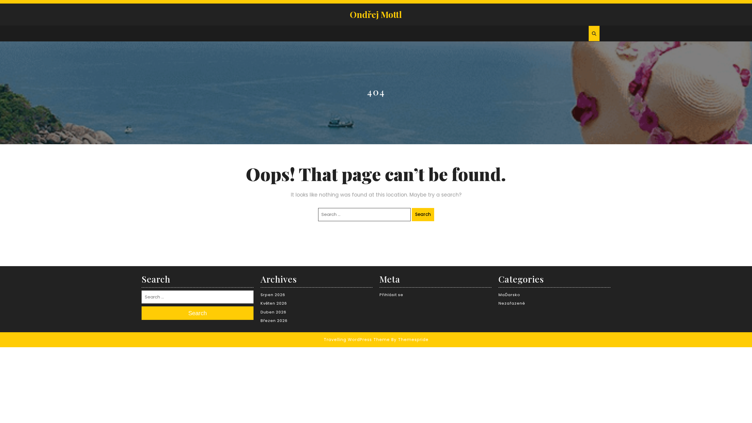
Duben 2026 (273, 312)
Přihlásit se (391, 295)
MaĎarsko (509, 295)
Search (423, 214)
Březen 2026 (274, 320)
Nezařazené (511, 303)
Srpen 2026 (273, 295)
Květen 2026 (274, 303)
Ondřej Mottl (376, 14)
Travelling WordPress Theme (357, 340)
